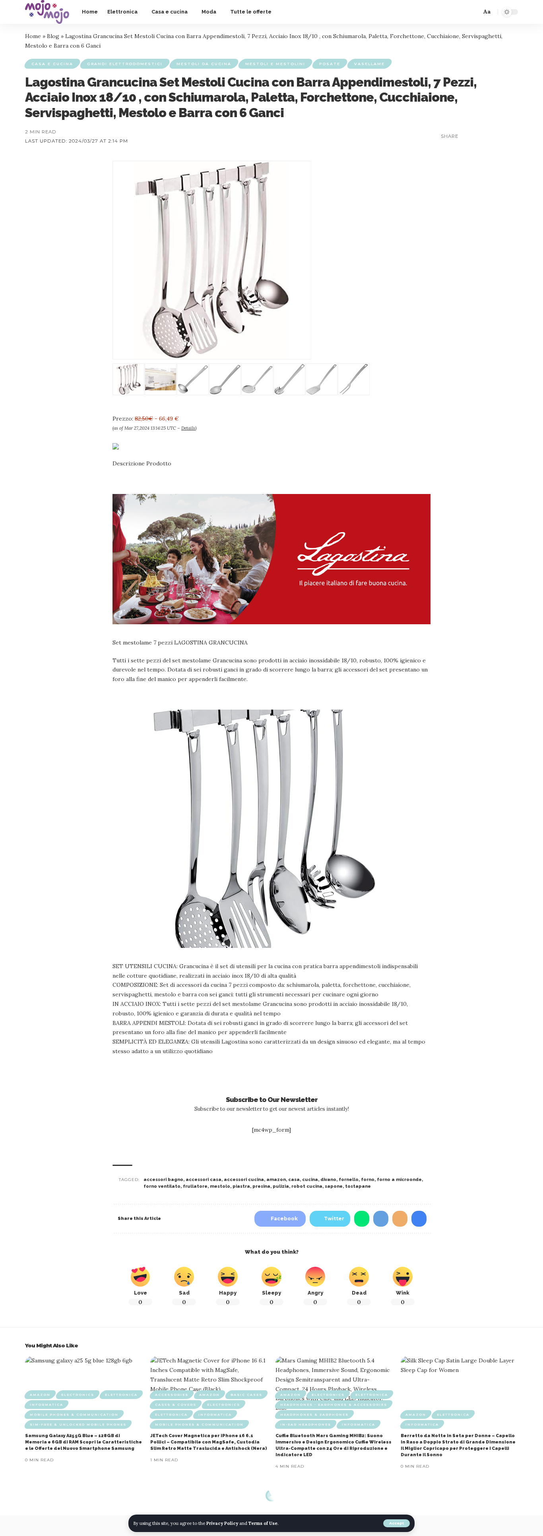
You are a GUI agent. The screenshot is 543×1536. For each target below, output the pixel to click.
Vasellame (369, 64)
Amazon (40, 1395)
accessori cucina (244, 1179)
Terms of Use (262, 1523)
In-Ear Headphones (305, 1424)
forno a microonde (399, 1179)
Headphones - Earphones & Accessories (333, 1405)
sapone (334, 1186)
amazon (276, 1179)
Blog (53, 36)
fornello (349, 1179)
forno (367, 1179)
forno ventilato (162, 1186)
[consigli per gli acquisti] (47, 12)
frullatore (195, 1186)
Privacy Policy (222, 1523)
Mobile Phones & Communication (74, 1414)
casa (294, 1179)
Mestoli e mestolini (275, 64)
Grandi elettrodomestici (125, 64)
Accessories (171, 1395)
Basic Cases (246, 1395)
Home (33, 36)
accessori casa (203, 1179)
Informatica (46, 1405)
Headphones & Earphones (314, 1414)
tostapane (358, 1186)
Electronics (77, 1395)
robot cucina (306, 1186)
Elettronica (121, 1395)
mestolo (220, 1186)
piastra (241, 1186)
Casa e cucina (52, 64)
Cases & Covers (175, 1405)
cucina (310, 1179)
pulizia (281, 1186)
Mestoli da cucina (203, 64)
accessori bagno (163, 1179)
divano (328, 1179)
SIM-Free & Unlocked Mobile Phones (78, 1424)
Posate (329, 64)
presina (261, 1186)
